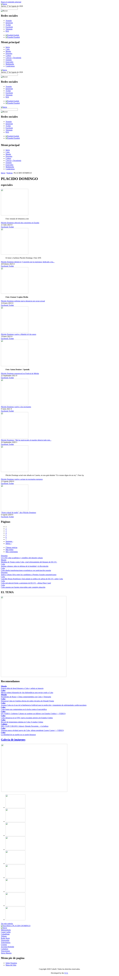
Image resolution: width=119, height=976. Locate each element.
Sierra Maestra (6, 953)
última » (9, 544)
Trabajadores (5, 943)
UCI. (66, 973)
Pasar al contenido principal (11, 2)
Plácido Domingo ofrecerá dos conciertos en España (20, 223)
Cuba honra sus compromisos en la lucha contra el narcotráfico (24, 709)
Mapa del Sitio (11, 965)
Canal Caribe (6, 932)
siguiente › (9, 541)
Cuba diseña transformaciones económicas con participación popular (26, 570)
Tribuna (4, 936)
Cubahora (4, 949)
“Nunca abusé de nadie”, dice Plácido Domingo (18, 513)
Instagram (9, 23)
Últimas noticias (11, 547)
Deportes (9, 53)
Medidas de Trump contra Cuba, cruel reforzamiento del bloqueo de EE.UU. (29, 562)
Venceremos (5, 951)
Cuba (8, 49)
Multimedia (10, 64)
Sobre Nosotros (11, 963)
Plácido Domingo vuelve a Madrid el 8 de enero (18, 334)
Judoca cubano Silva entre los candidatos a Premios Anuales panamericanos (28, 575)
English (16, 35)
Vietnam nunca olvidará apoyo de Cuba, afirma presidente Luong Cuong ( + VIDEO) (32, 730)
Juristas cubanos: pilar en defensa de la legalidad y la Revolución (24, 566)
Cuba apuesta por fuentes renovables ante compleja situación (23, 587)
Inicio (8, 47)
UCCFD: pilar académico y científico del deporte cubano (22, 558)
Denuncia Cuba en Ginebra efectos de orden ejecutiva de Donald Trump (27, 701)
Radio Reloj (5, 938)
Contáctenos (10, 66)
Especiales (9, 62)
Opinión (9, 60)
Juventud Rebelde (7, 947)
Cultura (8, 56)
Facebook (9, 27)
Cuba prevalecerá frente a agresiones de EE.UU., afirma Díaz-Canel (26, 583)
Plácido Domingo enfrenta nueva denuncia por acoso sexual (23, 301)
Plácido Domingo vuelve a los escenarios (16, 407)
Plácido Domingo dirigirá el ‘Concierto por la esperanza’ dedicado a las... (28, 262)
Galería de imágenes (13, 739)
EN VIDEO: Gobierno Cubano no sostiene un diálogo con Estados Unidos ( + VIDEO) (33, 714)
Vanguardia (5, 940)
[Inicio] (4, 4)
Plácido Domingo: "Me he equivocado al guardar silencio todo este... (26, 440)
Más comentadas (12, 552)
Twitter (8, 25)
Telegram (9, 29)
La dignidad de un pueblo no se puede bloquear (18, 735)
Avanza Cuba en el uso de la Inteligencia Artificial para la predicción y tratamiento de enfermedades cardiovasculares (43, 705)
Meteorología (6, 930)
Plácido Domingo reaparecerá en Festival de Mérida (20, 373)
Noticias (10, 173)
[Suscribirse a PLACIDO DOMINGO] (15, 926)
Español (16, 37)
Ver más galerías (7, 924)
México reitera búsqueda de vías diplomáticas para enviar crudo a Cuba (27, 693)
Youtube (9, 21)
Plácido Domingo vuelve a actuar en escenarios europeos (22, 479)
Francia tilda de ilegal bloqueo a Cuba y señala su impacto (22, 688)
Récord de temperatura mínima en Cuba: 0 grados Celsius (22, 722)
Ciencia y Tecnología (13, 58)
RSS (7, 31)
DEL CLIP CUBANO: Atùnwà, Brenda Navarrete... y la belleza (24, 726)
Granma (4, 945)
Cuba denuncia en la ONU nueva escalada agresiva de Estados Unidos (27, 718)
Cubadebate (5, 934)
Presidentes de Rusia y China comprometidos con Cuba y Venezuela (26, 697)
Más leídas (9, 550)
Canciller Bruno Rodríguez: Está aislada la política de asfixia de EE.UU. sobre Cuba (32, 579)
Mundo (8, 51)
